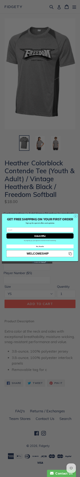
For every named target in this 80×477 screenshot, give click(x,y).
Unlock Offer (40, 235)
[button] (39, 253)
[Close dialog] (75, 216)
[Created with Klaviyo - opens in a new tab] (40, 262)
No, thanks (40, 246)
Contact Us (63, 473)
